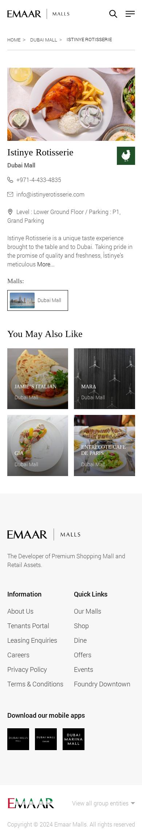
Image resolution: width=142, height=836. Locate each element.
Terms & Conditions (35, 684)
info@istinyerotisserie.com (50, 194)
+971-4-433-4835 (38, 179)
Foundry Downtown (102, 684)
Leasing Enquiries (32, 640)
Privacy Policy (27, 669)
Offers (82, 654)
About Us (20, 611)
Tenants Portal (28, 625)
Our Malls (87, 611)
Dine (80, 640)
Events (83, 669)
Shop (81, 625)
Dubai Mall (43, 40)
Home (13, 40)
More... (46, 264)
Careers (18, 654)
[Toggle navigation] (128, 13)
